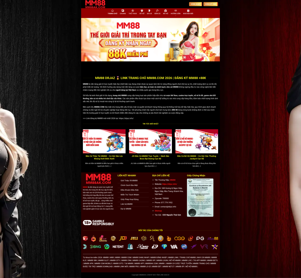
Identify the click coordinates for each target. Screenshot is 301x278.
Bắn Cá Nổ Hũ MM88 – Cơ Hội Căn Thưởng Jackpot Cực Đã (196, 157)
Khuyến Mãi (188, 14)
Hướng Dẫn (176, 14)
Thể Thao (133, 14)
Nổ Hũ (165, 14)
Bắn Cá (157, 14)
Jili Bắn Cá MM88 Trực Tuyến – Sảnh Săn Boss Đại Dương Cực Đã (150, 157)
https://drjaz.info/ (126, 118)
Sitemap (158, 211)
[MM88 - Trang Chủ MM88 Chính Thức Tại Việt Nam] (97, 4)
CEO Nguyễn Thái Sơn (171, 215)
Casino (123, 14)
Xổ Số (141, 14)
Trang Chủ (112, 14)
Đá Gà (149, 14)
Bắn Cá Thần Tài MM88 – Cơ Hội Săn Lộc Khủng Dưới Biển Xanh (104, 157)
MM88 (85, 84)
